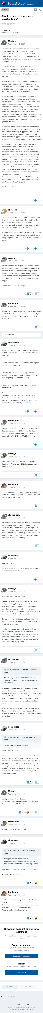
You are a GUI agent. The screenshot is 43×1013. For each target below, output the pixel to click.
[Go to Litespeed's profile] (4, 841)
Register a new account (21, 956)
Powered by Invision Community (21, 1009)
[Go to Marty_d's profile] (4, 42)
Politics (17, 32)
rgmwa (11, 258)
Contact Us (17, 1004)
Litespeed (13, 840)
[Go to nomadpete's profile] (4, 343)
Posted (16, 44)
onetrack (12, 210)
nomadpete (13, 342)
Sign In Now (21, 972)
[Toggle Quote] (5, 670)
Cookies (27, 1004)
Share (10, 987)
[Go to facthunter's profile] (4, 305)
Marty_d (7, 30)
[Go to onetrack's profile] (4, 211)
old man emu (14, 515)
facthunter (13, 303)
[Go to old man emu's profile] (4, 516)
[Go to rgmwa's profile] (4, 259)
